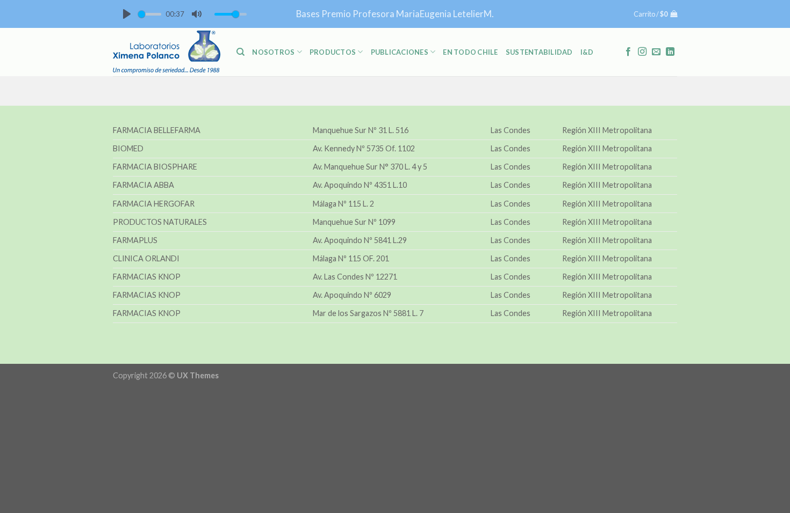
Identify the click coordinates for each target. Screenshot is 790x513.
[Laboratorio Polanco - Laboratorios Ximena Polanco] (166, 52)
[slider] (149, 14)
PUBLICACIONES (399, 52)
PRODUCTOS (333, 52)
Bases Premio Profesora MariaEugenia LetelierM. (395, 13)
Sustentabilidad (539, 52)
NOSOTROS (273, 52)
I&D (587, 52)
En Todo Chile (470, 52)
